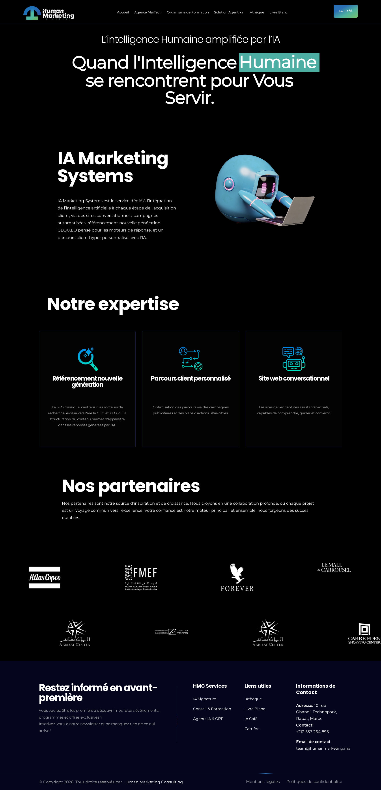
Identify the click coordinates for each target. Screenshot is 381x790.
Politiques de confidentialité (314, 781)
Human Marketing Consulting (153, 782)
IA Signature (204, 699)
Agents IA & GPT (208, 719)
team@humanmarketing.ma (323, 748)
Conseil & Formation (212, 709)
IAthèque (256, 12)
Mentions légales (263, 781)
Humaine (277, 56)
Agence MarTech (148, 12)
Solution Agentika (228, 12)
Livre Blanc (278, 12)
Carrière (252, 729)
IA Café (251, 719)
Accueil (123, 12)
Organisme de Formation (188, 12)
